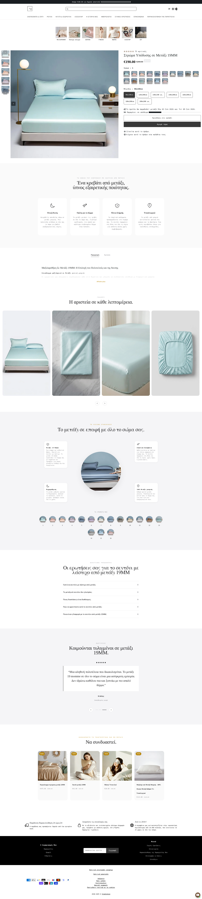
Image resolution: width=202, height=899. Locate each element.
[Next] (5, 92)
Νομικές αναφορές (101, 889)
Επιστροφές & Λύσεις (154, 860)
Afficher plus (101, 281)
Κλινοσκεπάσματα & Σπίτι (33, 17)
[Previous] (5, 52)
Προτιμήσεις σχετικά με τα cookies (101, 892)
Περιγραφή (95, 255)
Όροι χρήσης (101, 885)
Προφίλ (48, 857)
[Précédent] (97, 403)
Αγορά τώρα (162, 124)
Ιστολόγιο (153, 864)
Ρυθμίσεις (48, 860)
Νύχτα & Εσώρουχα (63, 17)
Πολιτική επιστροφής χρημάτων (101, 874)
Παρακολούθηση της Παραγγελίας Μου (153, 857)
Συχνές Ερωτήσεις (122, 17)
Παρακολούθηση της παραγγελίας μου (163, 17)
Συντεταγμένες (101, 887)
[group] (61, 34)
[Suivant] (105, 403)
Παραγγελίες (48, 853)
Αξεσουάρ (79, 17)
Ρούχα (49, 17)
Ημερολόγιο (106, 17)
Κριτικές (107, 255)
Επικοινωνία (139, 17)
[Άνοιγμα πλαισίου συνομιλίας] (197, 895)
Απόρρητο (101, 883)
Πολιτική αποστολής (101, 878)
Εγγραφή (112, 855)
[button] (169, 9)
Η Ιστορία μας (92, 17)
